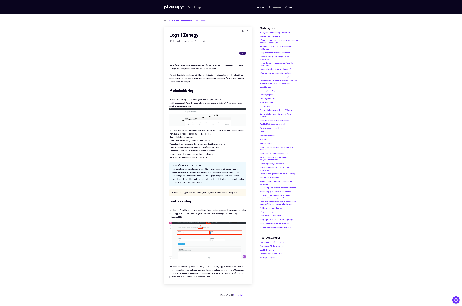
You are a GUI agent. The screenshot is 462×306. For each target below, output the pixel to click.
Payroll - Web (174, 20)
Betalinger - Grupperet (268, 258)
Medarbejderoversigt (267, 99)
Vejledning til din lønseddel (269, 178)
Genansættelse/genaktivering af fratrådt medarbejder (275, 58)
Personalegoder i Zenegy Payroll (271, 128)
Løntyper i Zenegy (266, 212)
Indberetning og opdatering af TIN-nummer (275, 192)
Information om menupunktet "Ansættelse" (275, 73)
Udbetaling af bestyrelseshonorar (272, 164)
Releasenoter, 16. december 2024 (272, 246)
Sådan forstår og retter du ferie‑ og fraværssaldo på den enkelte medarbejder (279, 41)
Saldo (262, 132)
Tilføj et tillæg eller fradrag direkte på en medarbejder (274, 169)
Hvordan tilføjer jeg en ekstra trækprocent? (275, 69)
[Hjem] (174, 7)
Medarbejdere (186, 20)
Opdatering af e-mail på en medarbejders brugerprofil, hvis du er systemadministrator (276, 197)
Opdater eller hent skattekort (270, 216)
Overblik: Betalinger (267, 250)
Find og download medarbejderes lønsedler (275, 33)
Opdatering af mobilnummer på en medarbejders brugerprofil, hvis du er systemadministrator (278, 203)
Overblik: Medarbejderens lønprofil (272, 124)
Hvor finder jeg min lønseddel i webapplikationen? (278, 188)
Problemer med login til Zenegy (271, 208)
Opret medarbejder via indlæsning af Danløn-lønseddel (276, 115)
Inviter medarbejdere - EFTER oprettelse (274, 120)
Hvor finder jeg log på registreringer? (273, 242)
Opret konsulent (266, 106)
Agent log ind (238, 295)
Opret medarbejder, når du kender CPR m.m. (276, 110)
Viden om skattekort (267, 136)
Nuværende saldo (266, 102)
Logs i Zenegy (200, 20)
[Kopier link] (247, 31)
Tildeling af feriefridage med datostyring (274, 223)
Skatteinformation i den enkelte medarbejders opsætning (277, 183)
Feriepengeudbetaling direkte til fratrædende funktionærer (276, 48)
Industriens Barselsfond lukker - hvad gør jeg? (276, 227)
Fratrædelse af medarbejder (270, 36)
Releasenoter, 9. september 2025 (272, 254)
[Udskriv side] (242, 31)
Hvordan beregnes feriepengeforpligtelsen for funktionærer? (276, 64)
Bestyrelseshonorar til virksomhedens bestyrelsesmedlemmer (273, 158)
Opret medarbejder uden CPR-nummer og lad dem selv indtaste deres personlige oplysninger (278, 82)
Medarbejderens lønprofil (269, 91)
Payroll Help (194, 7)
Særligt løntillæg (265, 143)
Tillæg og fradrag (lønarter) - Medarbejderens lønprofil (276, 148)
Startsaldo (263, 140)
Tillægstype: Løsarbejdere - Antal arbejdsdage (276, 220)
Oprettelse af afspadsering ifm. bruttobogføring (277, 174)
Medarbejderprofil (266, 95)
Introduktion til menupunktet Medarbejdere (275, 77)
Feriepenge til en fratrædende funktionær (275, 53)
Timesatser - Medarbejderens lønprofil (274, 154)
